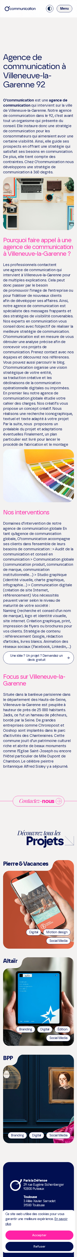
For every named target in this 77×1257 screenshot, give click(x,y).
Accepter (39, 1235)
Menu (64, 8)
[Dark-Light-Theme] (49, 8)
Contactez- (36, 800)
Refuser (39, 1246)
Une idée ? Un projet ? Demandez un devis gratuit (36, 658)
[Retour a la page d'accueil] (20, 8)
